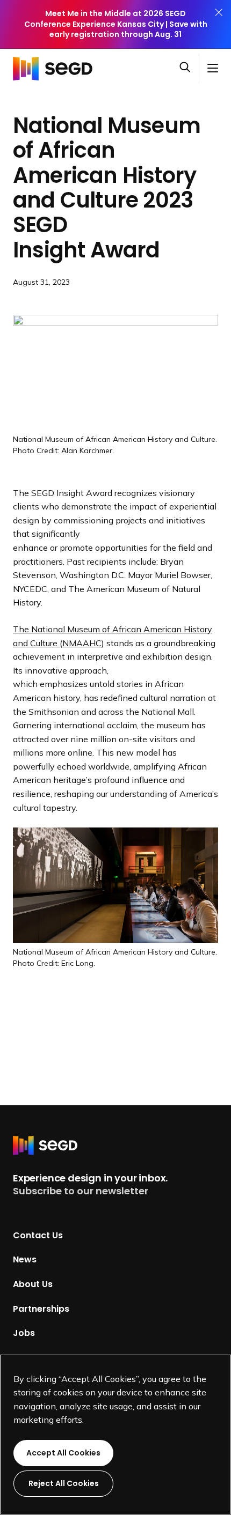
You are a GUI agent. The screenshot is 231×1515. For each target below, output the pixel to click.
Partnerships (41, 1308)
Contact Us (38, 1235)
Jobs (24, 1333)
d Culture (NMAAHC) (63, 643)
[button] (189, 68)
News (25, 1259)
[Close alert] (218, 24)
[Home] (56, 68)
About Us (33, 1284)
